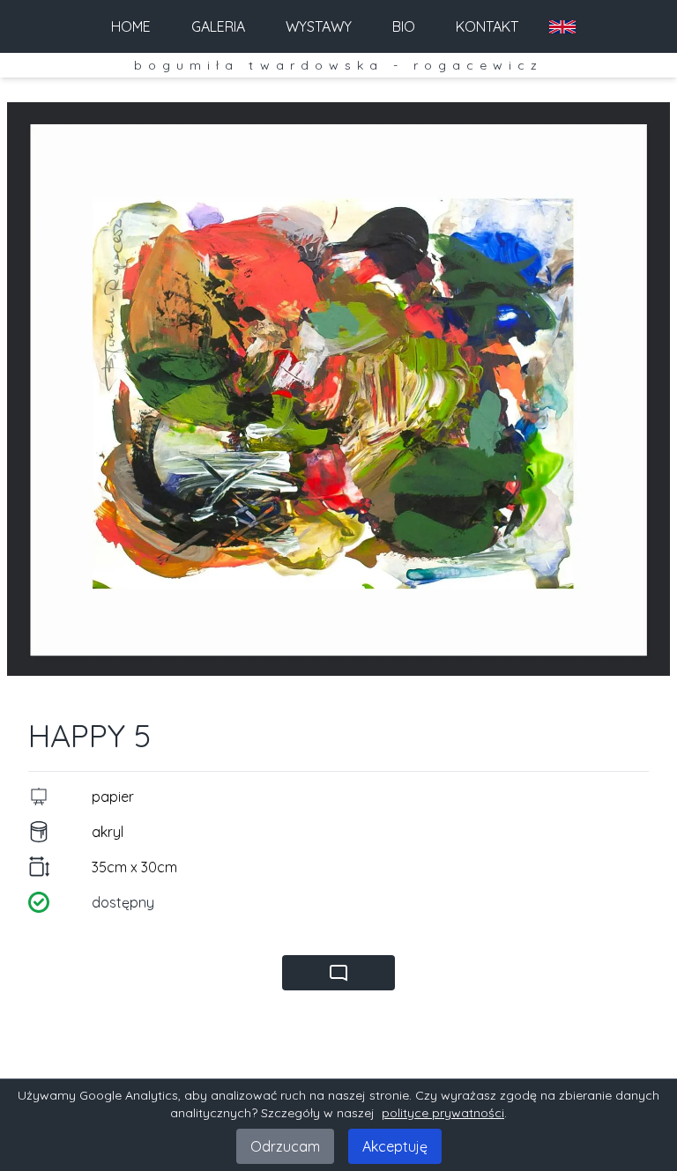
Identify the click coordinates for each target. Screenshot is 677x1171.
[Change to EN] (562, 26)
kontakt (487, 26)
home (131, 26)
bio (403, 26)
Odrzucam (285, 1146)
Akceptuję (395, 1146)
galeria (218, 26)
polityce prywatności (443, 1113)
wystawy (319, 26)
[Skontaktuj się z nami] (338, 972)
